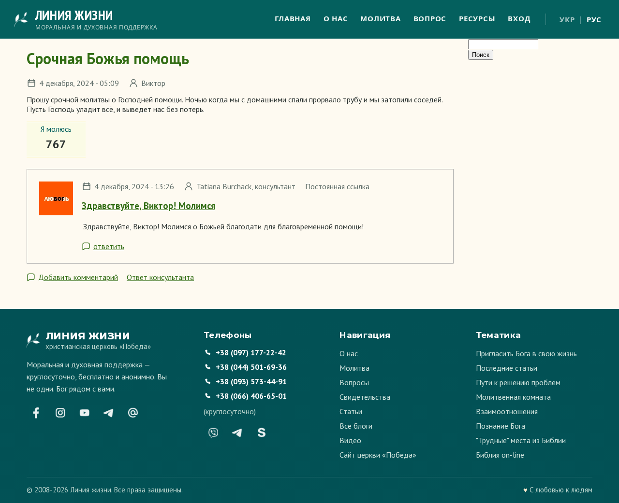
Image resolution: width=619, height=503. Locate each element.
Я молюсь (56, 129)
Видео (350, 440)
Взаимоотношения (507, 411)
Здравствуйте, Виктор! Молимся (148, 205)
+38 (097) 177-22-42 (251, 352)
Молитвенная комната (513, 397)
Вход (519, 18)
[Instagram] (60, 412)
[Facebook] (36, 412)
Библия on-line (500, 455)
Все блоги (355, 426)
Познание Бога (500, 426)
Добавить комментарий (78, 277)
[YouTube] (84, 412)
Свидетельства (364, 397)
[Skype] (261, 432)
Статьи (350, 411)
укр (567, 19)
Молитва (380, 18)
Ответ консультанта (160, 277)
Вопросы (354, 382)
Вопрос (430, 18)
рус (594, 19)
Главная (292, 18)
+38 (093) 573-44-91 (251, 381)
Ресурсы (477, 18)
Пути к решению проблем (518, 382)
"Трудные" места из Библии (521, 440)
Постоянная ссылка (337, 186)
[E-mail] (133, 412)
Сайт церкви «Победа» (377, 455)
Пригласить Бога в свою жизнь (526, 353)
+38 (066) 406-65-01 (251, 396)
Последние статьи (506, 368)
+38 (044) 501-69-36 (251, 367)
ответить (108, 246)
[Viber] (213, 432)
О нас (336, 18)
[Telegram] (108, 412)
